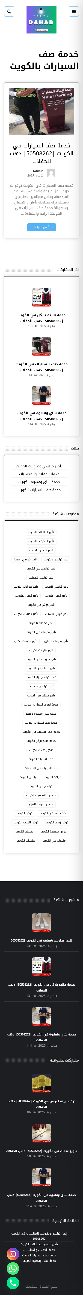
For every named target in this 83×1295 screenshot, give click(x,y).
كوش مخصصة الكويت (54, 831)
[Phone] (13, 1283)
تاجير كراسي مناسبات (41, 686)
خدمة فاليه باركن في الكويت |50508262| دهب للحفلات (42, 318)
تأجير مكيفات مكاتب (25, 641)
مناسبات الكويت (26, 840)
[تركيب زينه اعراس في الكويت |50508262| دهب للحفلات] (41, 1083)
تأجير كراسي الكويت (41, 550)
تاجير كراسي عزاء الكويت (41, 677)
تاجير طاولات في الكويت (41, 659)
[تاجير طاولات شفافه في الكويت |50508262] (41, 922)
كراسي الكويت (28, 777)
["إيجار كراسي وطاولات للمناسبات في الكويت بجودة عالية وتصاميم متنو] (41, 19)
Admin (38, 172)
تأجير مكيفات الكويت (26, 613)
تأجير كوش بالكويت (26, 595)
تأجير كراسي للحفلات (41, 577)
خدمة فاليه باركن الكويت (41, 740)
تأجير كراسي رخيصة (25, 559)
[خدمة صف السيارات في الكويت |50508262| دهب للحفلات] (41, 346)
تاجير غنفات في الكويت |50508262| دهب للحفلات (41, 1151)
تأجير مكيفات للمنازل (56, 641)
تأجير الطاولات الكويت (41, 532)
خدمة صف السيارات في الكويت (41, 731)
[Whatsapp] (13, 1268)
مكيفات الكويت (24, 831)
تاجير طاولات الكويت (41, 650)
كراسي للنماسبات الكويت (41, 795)
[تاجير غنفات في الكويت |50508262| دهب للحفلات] (41, 1133)
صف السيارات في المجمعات (41, 768)
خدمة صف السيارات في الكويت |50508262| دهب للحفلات (41, 367)
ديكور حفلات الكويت (41, 749)
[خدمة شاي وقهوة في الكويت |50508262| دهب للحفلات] (41, 395)
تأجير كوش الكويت (56, 595)
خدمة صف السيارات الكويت (39, 490)
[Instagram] (13, 1254)
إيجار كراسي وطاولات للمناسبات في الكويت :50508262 (39, 1236)
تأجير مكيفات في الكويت (41, 632)
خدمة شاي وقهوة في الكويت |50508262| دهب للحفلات (42, 416)
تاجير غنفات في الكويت (41, 668)
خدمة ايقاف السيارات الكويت (41, 704)
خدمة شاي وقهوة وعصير (41, 713)
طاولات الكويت (53, 777)
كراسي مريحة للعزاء (41, 804)
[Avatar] (51, 172)
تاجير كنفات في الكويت (41, 695)
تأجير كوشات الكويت (26, 586)
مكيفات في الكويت (54, 840)
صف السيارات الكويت (41, 759)
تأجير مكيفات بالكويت (41, 623)
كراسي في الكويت (41, 786)
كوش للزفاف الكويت (26, 822)
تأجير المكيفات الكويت (41, 541)
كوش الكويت (25, 813)
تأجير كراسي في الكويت (41, 568)
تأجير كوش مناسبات (56, 613)
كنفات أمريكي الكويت (53, 813)
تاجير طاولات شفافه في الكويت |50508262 (41, 940)
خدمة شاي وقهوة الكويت (39, 482)
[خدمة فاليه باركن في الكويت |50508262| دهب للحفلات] (41, 297)
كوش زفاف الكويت (57, 822)
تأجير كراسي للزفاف (56, 586)
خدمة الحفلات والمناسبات (39, 474)
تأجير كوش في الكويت (41, 604)
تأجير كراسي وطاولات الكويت (39, 466)
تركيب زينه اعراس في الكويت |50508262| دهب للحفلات (42, 1104)
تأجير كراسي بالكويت (56, 559)
